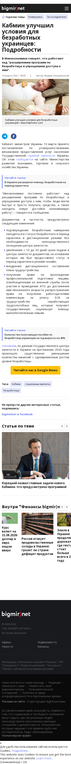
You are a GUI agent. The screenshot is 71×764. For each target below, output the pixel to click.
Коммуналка (35, 17)
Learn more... (44, 758)
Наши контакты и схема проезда (23, 682)
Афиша (6, 642)
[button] (62, 426)
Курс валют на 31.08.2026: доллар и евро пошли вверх (10, 538)
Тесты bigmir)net (56, 17)
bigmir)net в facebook (17, 414)
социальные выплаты (37, 384)
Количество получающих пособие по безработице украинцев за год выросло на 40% (35, 336)
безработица (11, 390)
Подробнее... (20, 750)
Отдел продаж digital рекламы (46, 701)
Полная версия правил (16, 735)
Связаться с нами (13, 686)
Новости (7, 646)
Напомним (9, 346)
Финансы (43, 646)
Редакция (54, 682)
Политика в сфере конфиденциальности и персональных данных (31, 694)
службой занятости (41, 155)
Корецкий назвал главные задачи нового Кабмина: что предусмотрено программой (34, 485)
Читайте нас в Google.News (35, 370)
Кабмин (16, 384)
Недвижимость (47, 642)
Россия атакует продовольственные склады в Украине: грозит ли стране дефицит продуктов (37, 546)
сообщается (24, 159)
